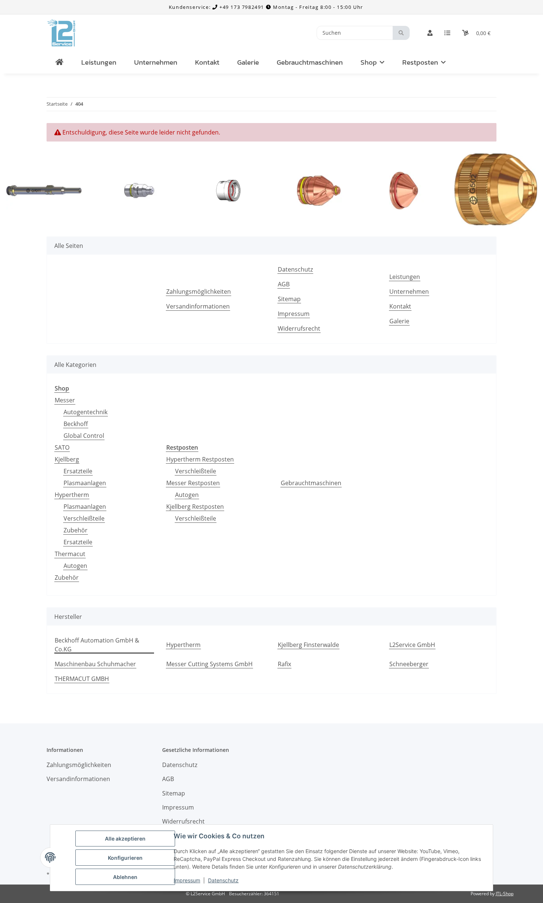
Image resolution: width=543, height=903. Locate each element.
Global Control (84, 436)
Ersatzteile (78, 471)
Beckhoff (76, 424)
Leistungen (98, 62)
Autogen (75, 566)
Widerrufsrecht (299, 328)
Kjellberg (67, 459)
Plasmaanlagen (85, 483)
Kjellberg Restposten (195, 506)
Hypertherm (72, 495)
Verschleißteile (84, 518)
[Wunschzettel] (447, 33)
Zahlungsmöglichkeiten (198, 291)
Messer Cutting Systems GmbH (209, 664)
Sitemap (289, 299)
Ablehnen (125, 877)
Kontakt (207, 62)
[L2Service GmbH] (59, 62)
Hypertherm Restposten (200, 459)
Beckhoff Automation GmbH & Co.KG (97, 644)
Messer (65, 400)
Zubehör (76, 530)
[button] (429, 33)
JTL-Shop (504, 893)
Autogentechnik (85, 412)
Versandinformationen (198, 306)
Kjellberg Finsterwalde (308, 645)
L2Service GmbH (412, 645)
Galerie (248, 62)
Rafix (284, 664)
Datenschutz (223, 880)
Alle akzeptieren (125, 838)
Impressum (187, 880)
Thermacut (70, 554)
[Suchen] (401, 33)
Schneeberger (408, 664)
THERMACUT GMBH (82, 679)
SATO (62, 447)
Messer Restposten (193, 483)
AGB (284, 284)
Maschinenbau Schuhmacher (95, 664)
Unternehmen (155, 62)
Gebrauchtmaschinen (311, 483)
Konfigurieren (125, 858)
